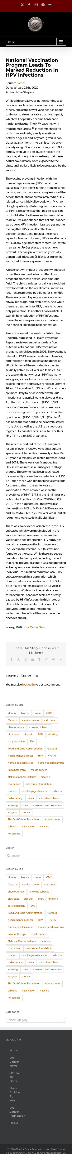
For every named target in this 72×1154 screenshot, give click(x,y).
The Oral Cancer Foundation (24, 819)
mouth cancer (39, 770)
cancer (37, 713)
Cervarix (12, 720)
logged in (28, 684)
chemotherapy (16, 727)
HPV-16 (52, 755)
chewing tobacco (39, 727)
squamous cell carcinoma (47, 805)
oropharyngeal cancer (34, 791)
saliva (30, 798)
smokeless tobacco (49, 798)
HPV (40, 755)
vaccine (44, 826)
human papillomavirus (20, 762)
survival (26, 812)
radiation (57, 791)
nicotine (45, 777)
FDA (32, 741)
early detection (16, 741)
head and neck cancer (20, 755)
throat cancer (52, 819)
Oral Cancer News (34, 627)
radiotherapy (15, 798)
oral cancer (14, 784)
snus (25, 805)
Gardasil (52, 748)
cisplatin (28, 734)
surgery (12, 812)
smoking (13, 805)
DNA (41, 734)
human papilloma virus (51, 762)
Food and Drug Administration (25, 748)
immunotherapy (17, 770)
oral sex (12, 791)
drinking (53, 734)
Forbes (21, 83)
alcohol (12, 713)
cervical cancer (31, 720)
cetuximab (50, 720)
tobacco (12, 826)
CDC (49, 713)
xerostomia (14, 833)
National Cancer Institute (22, 777)
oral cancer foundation (39, 784)
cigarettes (13, 734)
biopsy (25, 713)
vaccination (28, 826)
